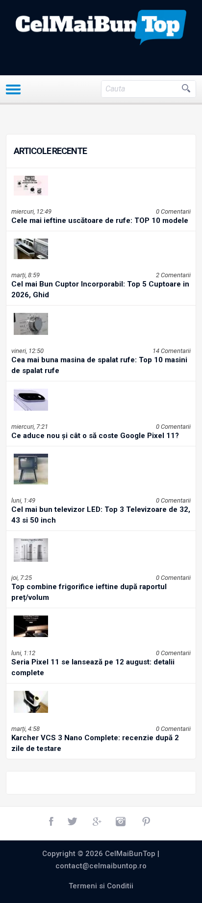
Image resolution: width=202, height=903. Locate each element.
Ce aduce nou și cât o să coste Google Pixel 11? (95, 435)
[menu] (13, 89)
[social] (52, 822)
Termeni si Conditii (101, 885)
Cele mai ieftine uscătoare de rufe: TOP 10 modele (99, 220)
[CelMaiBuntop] (101, 27)
